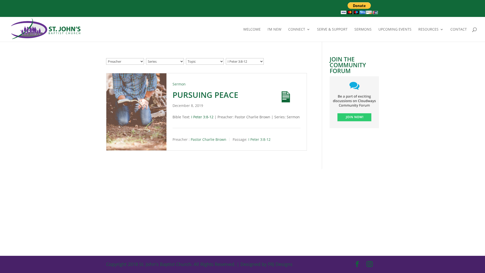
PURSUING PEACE (205, 94)
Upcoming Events (394, 30)
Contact (458, 30)
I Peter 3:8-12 (202, 117)
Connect (296, 30)
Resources (428, 30)
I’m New (274, 30)
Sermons (363, 30)
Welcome (252, 30)
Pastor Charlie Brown (208, 139)
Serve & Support (332, 30)
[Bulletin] (281, 92)
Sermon (179, 84)
